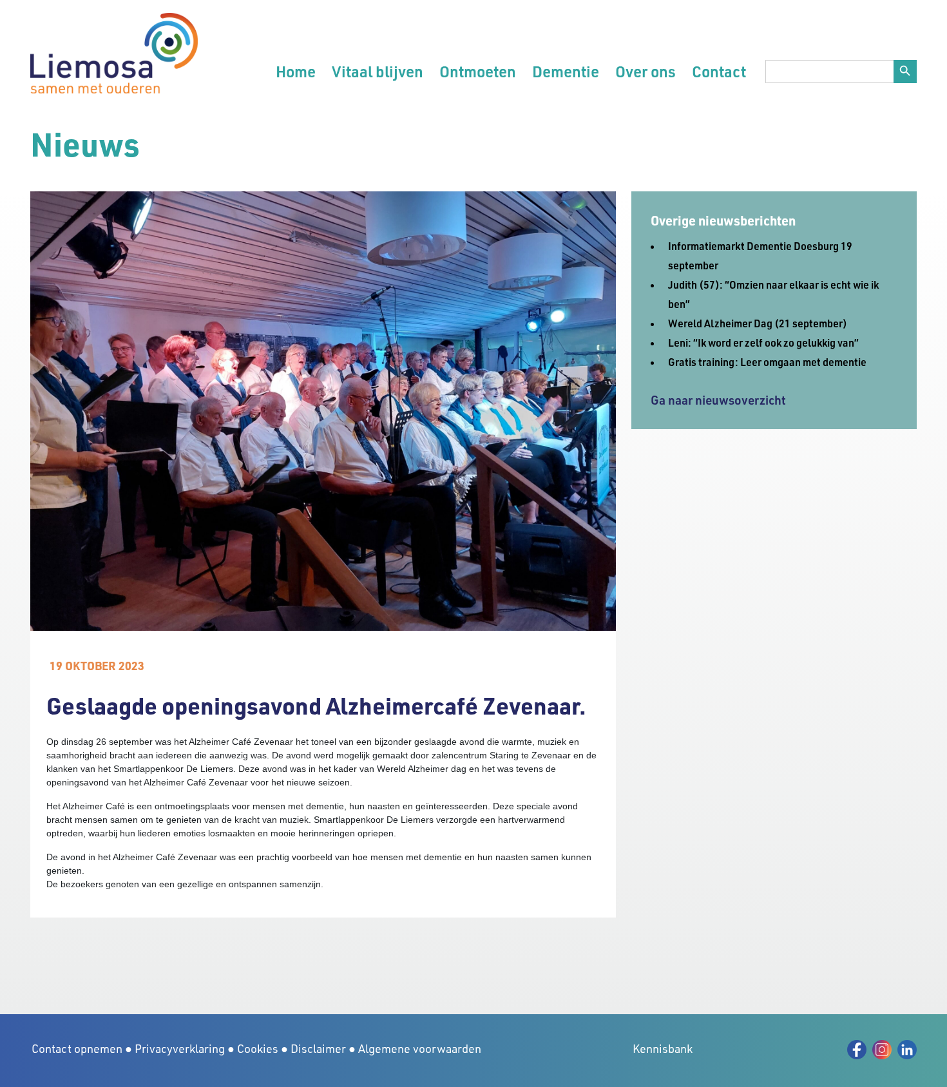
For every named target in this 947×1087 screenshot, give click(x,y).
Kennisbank (663, 1048)
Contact (719, 71)
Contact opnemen (77, 1048)
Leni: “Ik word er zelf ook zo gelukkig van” (763, 342)
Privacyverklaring (180, 1048)
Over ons (645, 71)
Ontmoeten (477, 71)
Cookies (257, 1048)
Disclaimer (318, 1048)
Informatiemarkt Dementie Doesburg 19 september (760, 255)
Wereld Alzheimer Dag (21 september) (757, 323)
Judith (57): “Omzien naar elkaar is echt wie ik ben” (773, 294)
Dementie (565, 71)
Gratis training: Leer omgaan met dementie (767, 362)
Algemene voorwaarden (419, 1048)
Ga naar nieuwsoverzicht (718, 400)
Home (296, 71)
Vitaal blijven (377, 71)
